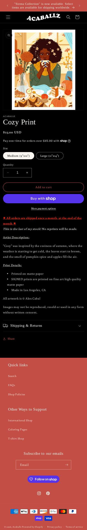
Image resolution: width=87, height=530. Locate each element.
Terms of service (74, 526)
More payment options (43, 208)
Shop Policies (16, 394)
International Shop (20, 420)
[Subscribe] (66, 464)
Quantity (8, 164)
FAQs (11, 385)
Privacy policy (54, 526)
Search (12, 376)
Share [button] (11, 338)
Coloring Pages (17, 429)
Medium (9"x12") (18, 156)
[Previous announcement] (7, 5)
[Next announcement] (79, 5)
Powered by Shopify (32, 526)
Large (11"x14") (49, 156)
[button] (8, 17)
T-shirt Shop (16, 438)
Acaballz (17, 526)
